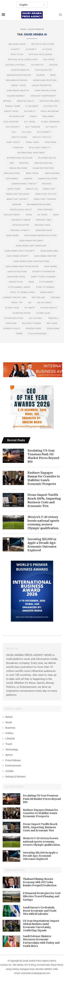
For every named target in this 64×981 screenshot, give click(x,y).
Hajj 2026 (26, 132)
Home (23, 29)
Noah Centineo (45, 209)
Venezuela (53, 318)
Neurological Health (21, 209)
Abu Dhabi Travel (17, 44)
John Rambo (11, 178)
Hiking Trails (32, 142)
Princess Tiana (43, 220)
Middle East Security (17, 199)
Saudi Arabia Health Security (20, 251)
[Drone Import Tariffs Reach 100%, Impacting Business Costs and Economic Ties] (13, 500)
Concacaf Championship (43, 96)
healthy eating (19, 137)
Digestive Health (25, 101)
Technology (11, 749)
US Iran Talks (12, 308)
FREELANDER (48, 116)
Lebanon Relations (47, 178)
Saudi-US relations (17, 271)
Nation (9, 716)
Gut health (51, 127)
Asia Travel (49, 59)
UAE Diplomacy (44, 302)
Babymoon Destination (19, 75)
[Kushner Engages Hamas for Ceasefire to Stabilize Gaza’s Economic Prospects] (13, 478)
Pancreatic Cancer (21, 220)
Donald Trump (12, 106)
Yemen (19, 333)
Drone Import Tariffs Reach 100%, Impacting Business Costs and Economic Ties (44, 500)
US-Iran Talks (43, 313)
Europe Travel (11, 111)
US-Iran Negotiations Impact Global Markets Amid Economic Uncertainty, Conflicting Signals (41, 925)
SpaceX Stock (16, 282)
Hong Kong (50, 142)
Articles (9, 771)
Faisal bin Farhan (50, 111)
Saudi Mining (50, 266)
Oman (56, 215)
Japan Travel (32, 173)
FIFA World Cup (16, 116)
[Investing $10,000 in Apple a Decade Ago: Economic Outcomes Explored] (13, 544)
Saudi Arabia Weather (45, 256)
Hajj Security (44, 132)
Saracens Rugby (43, 230)
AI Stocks (47, 49)
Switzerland (38, 297)
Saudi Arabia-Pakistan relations (22, 266)
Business (10, 727)
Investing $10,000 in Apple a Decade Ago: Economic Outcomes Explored (42, 544)
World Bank (53, 328)
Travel (8, 744)
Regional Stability (20, 230)
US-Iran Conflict (49, 308)
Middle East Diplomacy (18, 194)
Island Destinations (43, 168)
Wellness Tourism (31, 323)
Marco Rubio (14, 189)
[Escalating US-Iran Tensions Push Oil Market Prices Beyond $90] (13, 456)
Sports (9, 754)
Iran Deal (24, 163)
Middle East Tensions (45, 199)
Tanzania (55, 297)
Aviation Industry (20, 70)
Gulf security (13, 127)
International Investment (31, 153)
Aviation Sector (43, 70)
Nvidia (29, 215)
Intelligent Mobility (39, 147)
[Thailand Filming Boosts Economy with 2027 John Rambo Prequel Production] (11, 882)
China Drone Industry (17, 90)
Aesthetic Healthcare (42, 44)
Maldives (47, 184)
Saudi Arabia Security (17, 256)
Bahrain (40, 75)
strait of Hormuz (45, 287)
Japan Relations (11, 173)
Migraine (16, 204)
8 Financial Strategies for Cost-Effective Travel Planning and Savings (42, 896)
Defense (7, 101)
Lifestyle (10, 738)
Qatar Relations (20, 225)
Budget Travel (18, 85)
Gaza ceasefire (11, 122)
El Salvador (32, 106)
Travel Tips (17, 302)
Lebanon (27, 178)
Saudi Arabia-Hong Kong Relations (31, 261)
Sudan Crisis (46, 292)
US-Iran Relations (21, 313)
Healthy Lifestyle (42, 137)
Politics (9, 733)
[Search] (60, 14)
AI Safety (15, 49)
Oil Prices (42, 215)
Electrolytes (50, 106)
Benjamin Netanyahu (17, 80)
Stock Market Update (19, 287)
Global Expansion (50, 122)
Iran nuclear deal (43, 163)
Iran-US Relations (18, 168)
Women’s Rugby (34, 328)
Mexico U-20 (32, 189)
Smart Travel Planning (43, 277)
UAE (29, 302)
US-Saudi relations (13, 318)
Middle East (49, 189)
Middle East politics (46, 194)
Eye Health (29, 111)
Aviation (53, 65)
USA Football (36, 318)
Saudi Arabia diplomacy (31, 240)
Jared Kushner (52, 173)
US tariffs (29, 308)
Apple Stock (16, 54)
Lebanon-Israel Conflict (24, 184)
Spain (31, 282)
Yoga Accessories (37, 333)
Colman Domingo (16, 96)
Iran (12, 163)
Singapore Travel (16, 277)
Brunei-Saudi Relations (45, 80)
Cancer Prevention (42, 85)
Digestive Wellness (49, 101)
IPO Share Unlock (47, 158)
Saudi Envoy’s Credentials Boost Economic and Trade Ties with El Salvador (40, 910)
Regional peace (42, 225)
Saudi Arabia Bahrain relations (40, 235)
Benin (53, 75)
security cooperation (43, 271)
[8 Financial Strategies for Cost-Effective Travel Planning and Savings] (11, 896)
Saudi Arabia (12, 235)
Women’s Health (11, 328)
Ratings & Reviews (15, 776)
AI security (31, 49)
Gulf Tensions (32, 127)
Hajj (14, 132)
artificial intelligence (40, 54)
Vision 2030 (11, 323)
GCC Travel (30, 122)
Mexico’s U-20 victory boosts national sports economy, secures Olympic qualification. (43, 522)
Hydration (17, 147)
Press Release (13, 760)
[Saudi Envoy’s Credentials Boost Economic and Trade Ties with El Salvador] (11, 911)
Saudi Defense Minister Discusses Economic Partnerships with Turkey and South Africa (41, 941)
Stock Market (46, 282)
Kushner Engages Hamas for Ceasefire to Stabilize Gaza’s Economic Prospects (44, 478)
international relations (20, 158)
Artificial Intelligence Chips (23, 59)
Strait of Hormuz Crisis (22, 292)
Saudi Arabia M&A (49, 251)
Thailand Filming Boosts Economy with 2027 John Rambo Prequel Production (39, 882)
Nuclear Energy (12, 215)
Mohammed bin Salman (39, 204)
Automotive (37, 65)
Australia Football (15, 65)
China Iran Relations (45, 90)
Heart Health (13, 142)
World (8, 722)
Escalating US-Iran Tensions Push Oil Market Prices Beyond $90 (43, 456)
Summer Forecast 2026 (14, 297)
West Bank (51, 323)
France (33, 116)
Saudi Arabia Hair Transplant (31, 246)
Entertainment (13, 765)
